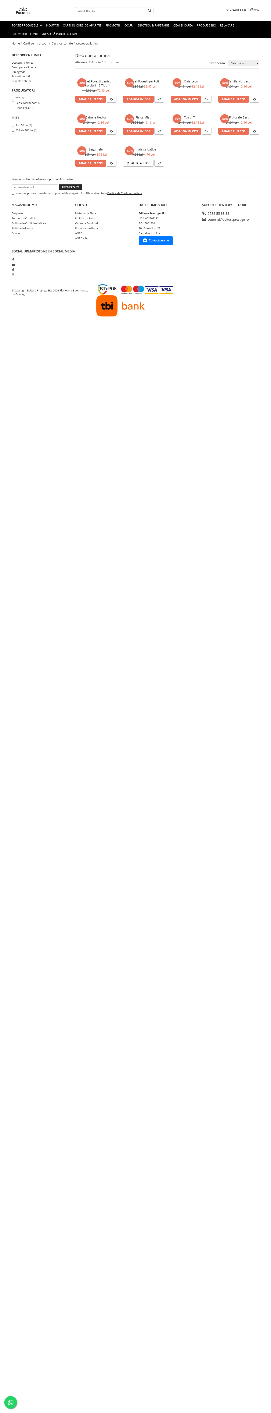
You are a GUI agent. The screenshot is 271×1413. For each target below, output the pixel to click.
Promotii (112, 25)
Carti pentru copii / (37, 43)
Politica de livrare (22, 228)
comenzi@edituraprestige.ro (228, 219)
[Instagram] (13, 275)
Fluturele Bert (239, 117)
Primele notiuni (21, 81)
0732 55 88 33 (218, 213)
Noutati (52, 25)
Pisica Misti (143, 117)
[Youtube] (13, 265)
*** (17, 98)
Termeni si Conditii (23, 218)
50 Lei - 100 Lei (24, 130)
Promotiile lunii (25, 34)
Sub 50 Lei (21, 125)
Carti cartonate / (64, 43)
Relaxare (227, 25)
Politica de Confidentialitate (124, 193)
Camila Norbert (239, 81)
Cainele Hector (96, 117)
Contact (17, 233)
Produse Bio (206, 25)
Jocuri (129, 25)
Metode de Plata (85, 213)
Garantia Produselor (88, 223)
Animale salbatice (143, 149)
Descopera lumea (22, 62)
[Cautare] (149, 10)
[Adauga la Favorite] (111, 99)
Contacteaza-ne (159, 240)
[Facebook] (13, 260)
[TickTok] (13, 270)
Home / (17, 43)
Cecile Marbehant (26, 103)
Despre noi (18, 213)
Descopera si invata (24, 67)
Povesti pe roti (21, 76)
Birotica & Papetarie (153, 25)
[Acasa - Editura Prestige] (33, 10)
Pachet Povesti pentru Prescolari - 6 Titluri (95, 83)
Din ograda (18, 72)
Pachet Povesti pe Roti (143, 81)
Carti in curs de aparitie (82, 25)
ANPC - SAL (82, 238)
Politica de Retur (85, 218)
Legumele (96, 149)
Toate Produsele (25, 25)
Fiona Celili (22, 108)
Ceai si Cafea (183, 25)
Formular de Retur (86, 228)
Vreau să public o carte (60, 34)
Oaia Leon (191, 81)
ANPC (78, 233)
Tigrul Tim (191, 117)
